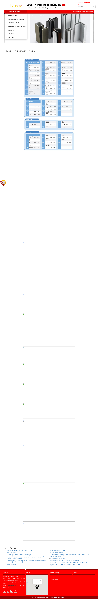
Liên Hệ (42, 15)
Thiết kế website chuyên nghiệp (53, 597)
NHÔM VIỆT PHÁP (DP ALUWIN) (16, 26)
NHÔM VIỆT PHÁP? (11, 552)
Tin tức (32, 15)
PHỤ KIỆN (11, 37)
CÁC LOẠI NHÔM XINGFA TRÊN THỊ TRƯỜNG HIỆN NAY (20, 550)
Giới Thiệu (89, 11)
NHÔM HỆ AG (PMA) (13, 22)
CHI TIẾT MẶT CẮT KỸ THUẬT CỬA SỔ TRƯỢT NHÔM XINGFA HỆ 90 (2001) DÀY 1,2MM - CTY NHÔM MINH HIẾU (26, 557)
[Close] (40, 581)
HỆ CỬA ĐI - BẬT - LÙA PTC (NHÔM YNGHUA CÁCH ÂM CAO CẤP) (66, 565)
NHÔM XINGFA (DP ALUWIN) (16, 19)
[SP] (60, 28)
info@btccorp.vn (12, 585)
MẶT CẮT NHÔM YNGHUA (56, 552)
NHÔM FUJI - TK (12, 30)
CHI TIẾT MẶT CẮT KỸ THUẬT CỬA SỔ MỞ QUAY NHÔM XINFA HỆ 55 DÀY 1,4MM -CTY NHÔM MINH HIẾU (69, 555)
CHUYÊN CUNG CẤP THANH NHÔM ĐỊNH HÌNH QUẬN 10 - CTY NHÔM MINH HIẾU (69, 562)
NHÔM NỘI (11, 34)
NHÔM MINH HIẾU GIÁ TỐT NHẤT (58, 550)
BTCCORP (64, 597)
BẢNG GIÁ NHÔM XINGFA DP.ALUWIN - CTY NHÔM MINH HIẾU (64, 560)
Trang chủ (77, 11)
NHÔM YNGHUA (12, 15)
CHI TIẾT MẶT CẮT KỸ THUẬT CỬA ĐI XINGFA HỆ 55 (19, 555)
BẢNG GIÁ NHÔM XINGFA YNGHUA (58, 558)
